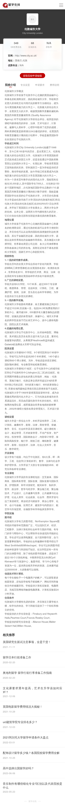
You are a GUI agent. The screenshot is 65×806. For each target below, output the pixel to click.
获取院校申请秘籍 (32, 75)
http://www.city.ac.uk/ (26, 55)
